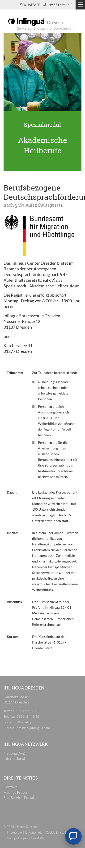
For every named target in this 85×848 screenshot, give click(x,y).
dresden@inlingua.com (33, 728)
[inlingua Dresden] (26, 21)
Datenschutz (33, 832)
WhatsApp (32, 5)
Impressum (14, 832)
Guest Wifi (38, 838)
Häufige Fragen (17, 838)
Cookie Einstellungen (60, 832)
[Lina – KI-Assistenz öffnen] (73, 836)
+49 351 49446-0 (59, 5)
